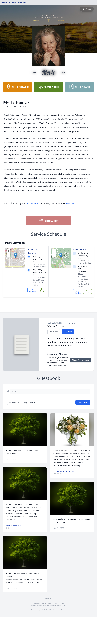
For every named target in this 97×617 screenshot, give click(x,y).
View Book (54, 331)
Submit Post (83, 402)
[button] (15, 255)
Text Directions (32, 290)
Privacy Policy (41, 606)
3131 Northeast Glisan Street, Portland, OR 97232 (38, 281)
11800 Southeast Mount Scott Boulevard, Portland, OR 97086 (83, 280)
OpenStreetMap (51, 610)
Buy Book (68, 331)
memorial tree (33, 203)
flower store (71, 203)
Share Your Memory (80, 360)
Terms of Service (55, 606)
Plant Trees (42, 290)
